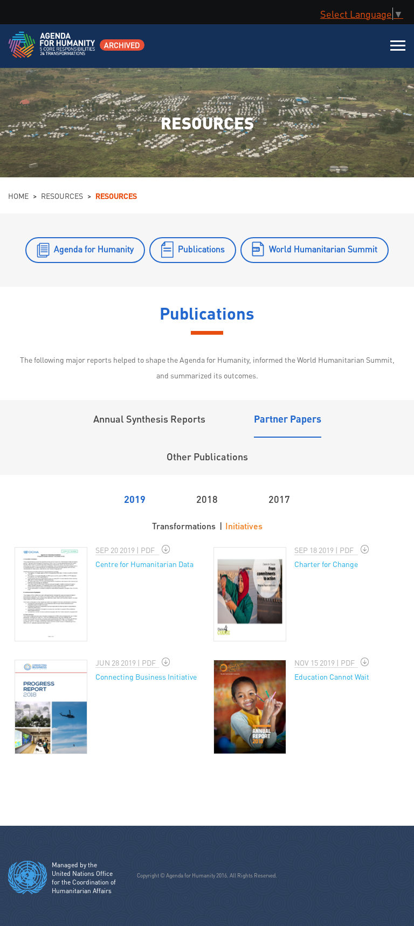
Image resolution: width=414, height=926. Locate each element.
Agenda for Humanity (94, 248)
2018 (207, 499)
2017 (279, 499)
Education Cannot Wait (331, 676)
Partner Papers (287, 418)
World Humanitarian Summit (323, 248)
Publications (201, 248)
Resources (62, 196)
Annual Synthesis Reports (149, 418)
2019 (135, 499)
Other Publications (207, 456)
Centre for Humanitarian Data (144, 564)
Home (18, 196)
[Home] (52, 51)
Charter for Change (326, 564)
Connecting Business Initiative (146, 676)
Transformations (184, 525)
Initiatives (244, 525)
